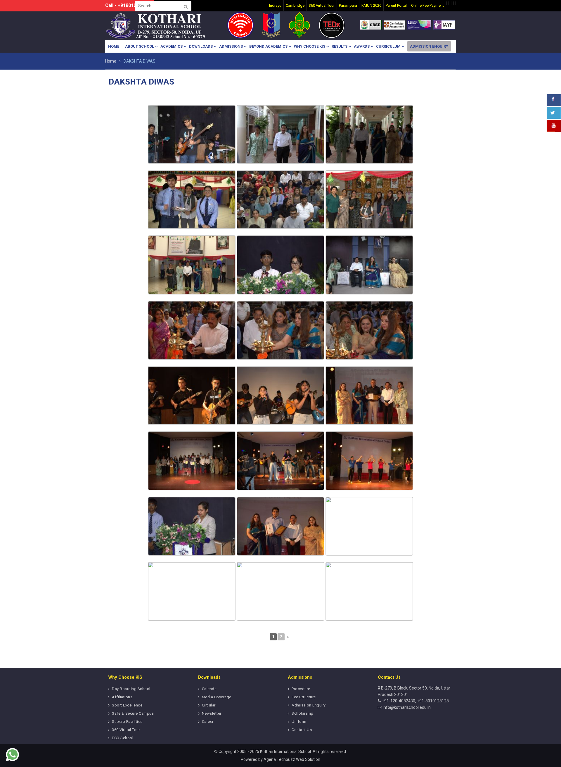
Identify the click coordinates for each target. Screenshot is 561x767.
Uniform (299, 721)
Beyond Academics (268, 46)
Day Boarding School (131, 689)
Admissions (231, 46)
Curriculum (388, 46)
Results (339, 46)
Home (113, 46)
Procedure (301, 689)
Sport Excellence (127, 705)
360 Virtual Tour (126, 730)
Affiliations (122, 697)
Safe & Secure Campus (133, 713)
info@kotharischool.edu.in (406, 707)
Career (208, 721)
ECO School (122, 738)
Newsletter (211, 713)
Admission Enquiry (429, 46)
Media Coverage (216, 697)
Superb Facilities (127, 721)
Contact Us (302, 730)
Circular (209, 705)
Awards (362, 46)
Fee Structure (304, 697)
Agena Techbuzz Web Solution (292, 759)
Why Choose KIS (309, 46)
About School (139, 46)
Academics (171, 46)
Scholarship (303, 713)
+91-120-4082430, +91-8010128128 (415, 701)
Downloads (201, 46)
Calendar (210, 689)
